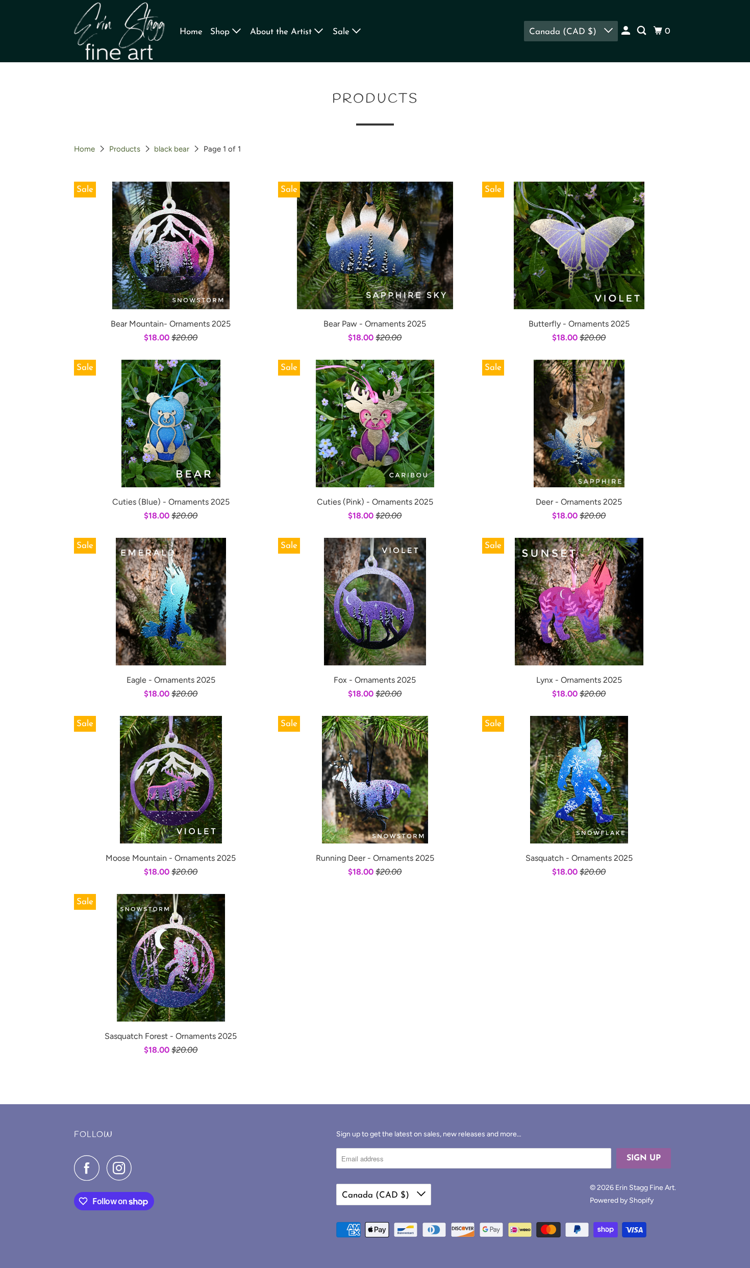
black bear (172, 149)
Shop (221, 32)
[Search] (642, 31)
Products (125, 149)
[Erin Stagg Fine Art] (120, 31)
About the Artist (282, 32)
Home (191, 32)
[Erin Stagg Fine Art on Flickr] (141, 1168)
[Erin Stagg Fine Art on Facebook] (89, 1168)
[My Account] (626, 31)
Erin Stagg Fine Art (644, 1187)
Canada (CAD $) (564, 32)
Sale (342, 32)
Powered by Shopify (622, 1200)
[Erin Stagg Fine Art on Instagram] (122, 1168)
